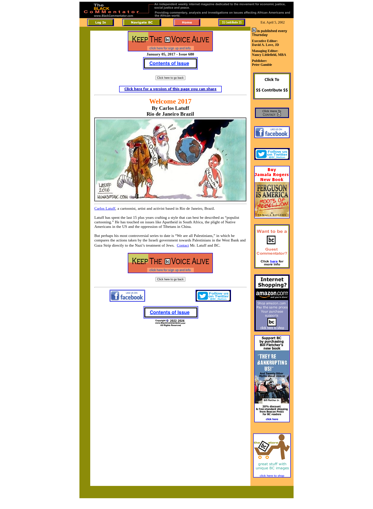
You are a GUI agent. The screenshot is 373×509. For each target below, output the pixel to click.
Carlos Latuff (104, 208)
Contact (183, 245)
